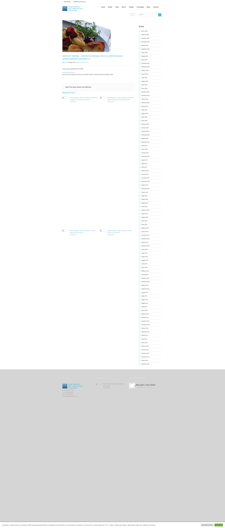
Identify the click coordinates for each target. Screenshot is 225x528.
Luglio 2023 (144, 110)
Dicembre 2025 (145, 38)
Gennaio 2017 (145, 174)
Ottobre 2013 (145, 285)
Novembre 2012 (146, 324)
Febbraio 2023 (145, 124)
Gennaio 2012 (145, 349)
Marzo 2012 (144, 342)
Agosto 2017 (145, 160)
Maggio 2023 (145, 113)
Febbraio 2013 (145, 314)
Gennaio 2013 (145, 317)
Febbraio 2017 (145, 170)
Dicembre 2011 (145, 353)
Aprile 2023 (144, 117)
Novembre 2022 (146, 135)
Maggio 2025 (145, 56)
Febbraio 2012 (145, 346)
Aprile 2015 (144, 221)
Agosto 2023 (145, 106)
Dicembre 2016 (145, 178)
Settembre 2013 (145, 289)
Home (103, 7)
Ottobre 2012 (145, 328)
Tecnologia (140, 7)
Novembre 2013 (146, 281)
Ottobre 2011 (145, 360)
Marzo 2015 (144, 224)
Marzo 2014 (144, 267)
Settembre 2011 (145, 364)
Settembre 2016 (145, 188)
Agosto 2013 (145, 292)
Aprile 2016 (144, 206)
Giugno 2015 (145, 213)
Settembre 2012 (145, 332)
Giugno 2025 (145, 52)
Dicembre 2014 (145, 235)
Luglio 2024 (144, 77)
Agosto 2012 (145, 335)
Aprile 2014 (144, 264)
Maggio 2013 (145, 303)
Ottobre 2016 (145, 185)
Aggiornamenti (80, 62)
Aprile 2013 (144, 307)
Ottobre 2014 (145, 242)
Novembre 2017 (146, 156)
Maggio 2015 (145, 217)
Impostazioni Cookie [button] (207, 525)
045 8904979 (67, 1)
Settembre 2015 (145, 210)
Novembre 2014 (146, 239)
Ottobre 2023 (145, 99)
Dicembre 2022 (145, 131)
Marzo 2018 (144, 149)
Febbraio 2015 (145, 228)
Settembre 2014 (145, 246)
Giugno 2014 (145, 256)
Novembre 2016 (146, 181)
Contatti (156, 7)
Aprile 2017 (144, 167)
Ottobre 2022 (145, 138)
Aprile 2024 (144, 85)
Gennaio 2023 (145, 128)
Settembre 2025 (145, 49)
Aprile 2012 (144, 339)
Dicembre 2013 (145, 278)
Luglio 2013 (144, 296)
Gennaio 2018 (145, 153)
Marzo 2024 (144, 88)
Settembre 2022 (145, 142)
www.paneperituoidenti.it (68, 72)
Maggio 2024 (145, 81)
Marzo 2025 (144, 59)
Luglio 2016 (144, 196)
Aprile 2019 (144, 145)
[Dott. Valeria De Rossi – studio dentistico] (79, 8)
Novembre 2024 (146, 67)
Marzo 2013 (144, 310)
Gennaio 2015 (145, 231)
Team (117, 7)
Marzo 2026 (144, 31)
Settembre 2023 (145, 102)
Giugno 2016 (145, 199)
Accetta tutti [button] (219, 525)
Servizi (124, 7)
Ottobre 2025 (145, 45)
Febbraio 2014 (145, 271)
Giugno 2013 (145, 299)
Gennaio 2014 (145, 274)
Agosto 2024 (145, 74)
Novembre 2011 (146, 357)
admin (65, 62)
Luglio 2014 (144, 253)
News (148, 7)
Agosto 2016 (145, 192)
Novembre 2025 (146, 42)
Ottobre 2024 (145, 70)
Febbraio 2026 (145, 34)
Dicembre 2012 (145, 321)
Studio (110, 7)
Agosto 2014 (145, 249)
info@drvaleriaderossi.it (79, 1)
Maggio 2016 (145, 203)
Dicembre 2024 (145, 63)
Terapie (131, 7)
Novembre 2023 (146, 95)
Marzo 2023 (144, 120)
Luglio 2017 (144, 163)
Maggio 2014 (145, 260)
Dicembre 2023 (145, 92)
